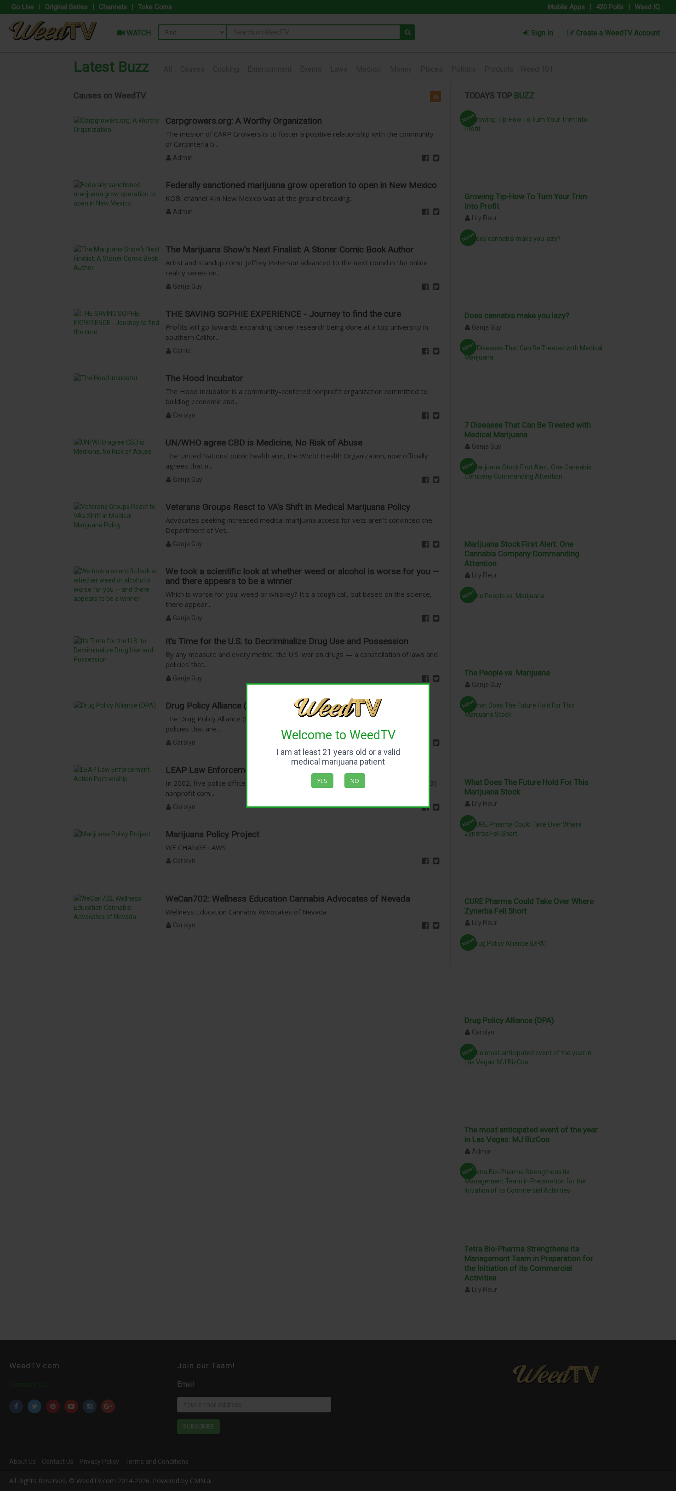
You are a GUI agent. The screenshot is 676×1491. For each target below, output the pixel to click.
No (354, 781)
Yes (322, 781)
